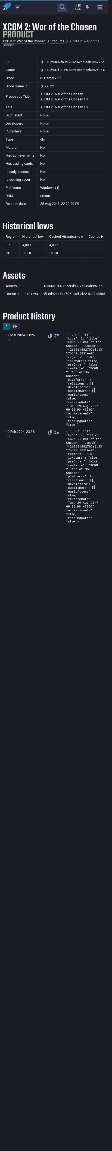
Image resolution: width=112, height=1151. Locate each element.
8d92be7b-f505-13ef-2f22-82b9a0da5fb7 (78, 294)
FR (15, 326)
